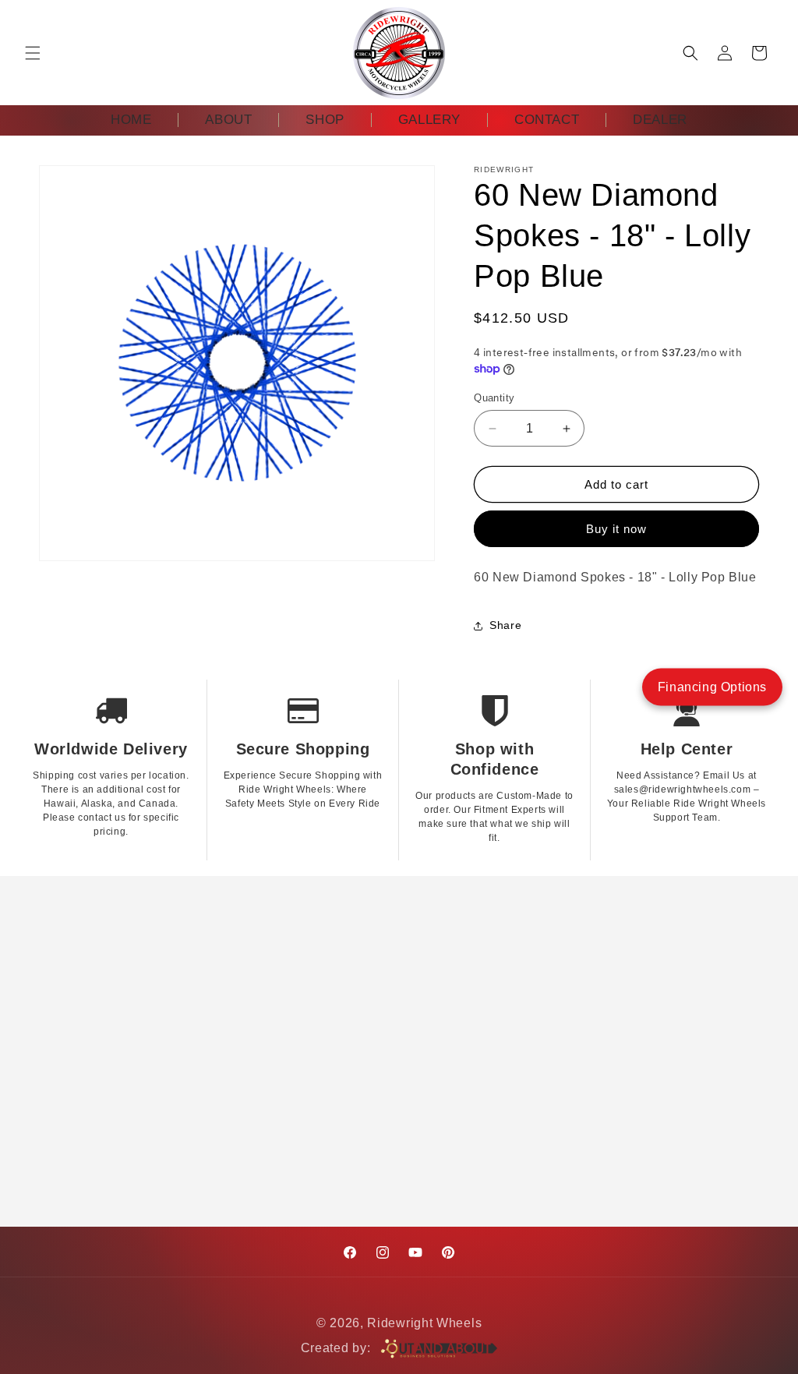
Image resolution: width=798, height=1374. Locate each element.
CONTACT (546, 119)
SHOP (324, 119)
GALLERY (429, 119)
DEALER (660, 119)
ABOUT (228, 119)
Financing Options (712, 686)
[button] (33, 53)
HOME (131, 119)
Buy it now (616, 528)
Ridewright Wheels (424, 1323)
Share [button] (505, 625)
